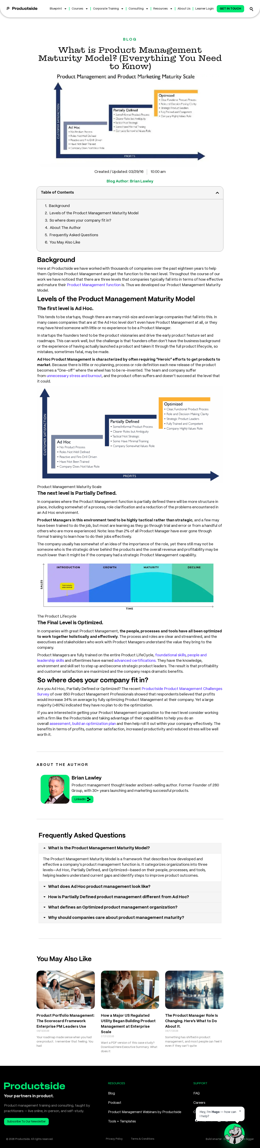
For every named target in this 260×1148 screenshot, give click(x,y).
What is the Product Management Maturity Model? (99, 848)
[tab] (130, 848)
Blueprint (56, 8)
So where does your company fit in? (80, 220)
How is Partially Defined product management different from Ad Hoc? (118, 897)
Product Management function (94, 285)
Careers (199, 1102)
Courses (77, 8)
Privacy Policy (114, 1139)
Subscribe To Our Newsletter (26, 1121)
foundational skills (170, 655)
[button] (217, 193)
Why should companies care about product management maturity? (116, 918)
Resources (160, 8)
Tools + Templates (122, 1121)
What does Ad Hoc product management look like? (99, 887)
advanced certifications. (135, 661)
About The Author (65, 228)
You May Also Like (65, 242)
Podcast (114, 1102)
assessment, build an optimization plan (83, 724)
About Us (184, 8)
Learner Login (204, 8)
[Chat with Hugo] (234, 1134)
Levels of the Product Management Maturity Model (94, 213)
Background (59, 206)
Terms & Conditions (142, 1139)
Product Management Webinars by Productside (144, 1112)
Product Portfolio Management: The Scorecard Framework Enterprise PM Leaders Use (65, 1021)
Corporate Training (106, 8)
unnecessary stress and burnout (74, 376)
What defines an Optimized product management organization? (113, 907)
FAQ (196, 1093)
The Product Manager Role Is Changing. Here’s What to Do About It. (191, 1021)
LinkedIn (80, 799)
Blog (111, 1093)
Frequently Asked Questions (73, 235)
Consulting (136, 8)
